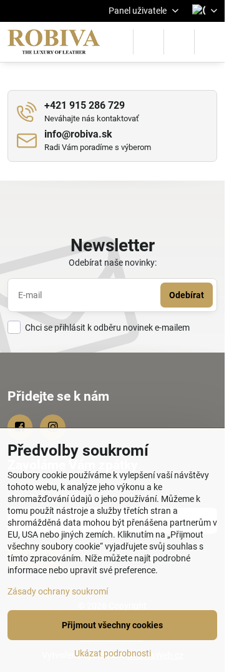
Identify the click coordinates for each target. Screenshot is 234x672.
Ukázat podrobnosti (112, 653)
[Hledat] (148, 41)
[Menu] (210, 41)
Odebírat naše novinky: (113, 263)
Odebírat (186, 295)
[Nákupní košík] (179, 41)
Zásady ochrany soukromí (57, 591)
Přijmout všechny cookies (112, 625)
